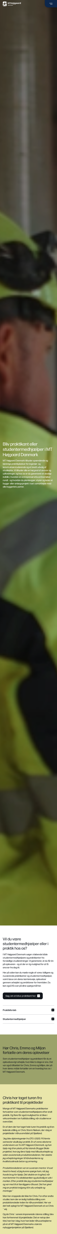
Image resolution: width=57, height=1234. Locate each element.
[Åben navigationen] (51, 3)
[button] (28, 1010)
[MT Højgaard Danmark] (12, 4)
